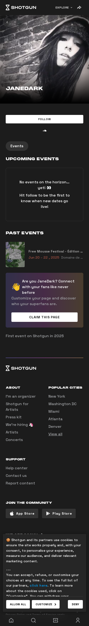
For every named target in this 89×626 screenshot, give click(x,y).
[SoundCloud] (44, 130)
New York (56, 396)
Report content (20, 483)
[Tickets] (56, 620)
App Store (25, 513)
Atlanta (55, 418)
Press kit (14, 417)
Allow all (18, 604)
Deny (75, 604)
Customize (44, 604)
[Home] (21, 7)
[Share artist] (79, 7)
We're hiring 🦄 (19, 424)
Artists (12, 432)
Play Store (62, 513)
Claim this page (44, 317)
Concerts (14, 439)
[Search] (33, 620)
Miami (53, 411)
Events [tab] (16, 145)
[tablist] (44, 146)
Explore (62, 7)
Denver (54, 426)
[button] (44, 119)
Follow (44, 119)
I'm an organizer (21, 396)
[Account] (78, 620)
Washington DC (62, 403)
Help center (17, 468)
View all (55, 434)
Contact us (16, 475)
